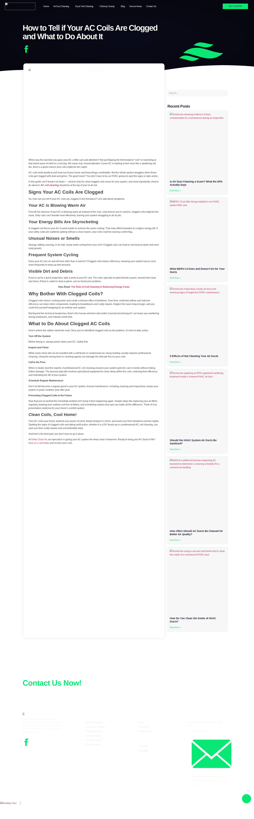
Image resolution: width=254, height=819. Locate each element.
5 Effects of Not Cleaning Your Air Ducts (194, 356)
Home (46, 6)
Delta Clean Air (43, 805)
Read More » (175, 191)
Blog (123, 6)
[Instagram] (34, 742)
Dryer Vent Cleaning (84, 6)
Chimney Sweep (107, 6)
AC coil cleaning (50, 185)
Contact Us (151, 6)
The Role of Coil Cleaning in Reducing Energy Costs (100, 287)
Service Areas (135, 6)
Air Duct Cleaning (61, 6)
